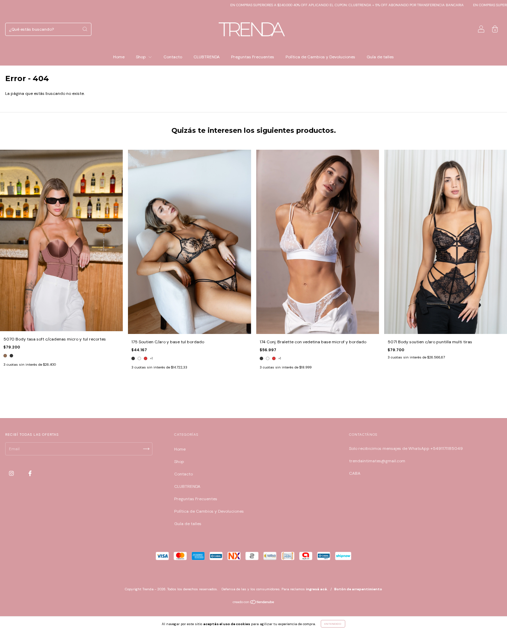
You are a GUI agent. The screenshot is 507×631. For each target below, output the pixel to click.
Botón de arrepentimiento (358, 589)
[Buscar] (85, 29)
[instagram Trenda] (12, 473)
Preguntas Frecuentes (252, 57)
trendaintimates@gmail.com (377, 461)
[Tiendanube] (253, 603)
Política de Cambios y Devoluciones (320, 57)
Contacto (172, 57)
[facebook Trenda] (30, 473)
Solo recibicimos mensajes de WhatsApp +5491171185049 (406, 448)
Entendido (333, 623)
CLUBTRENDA (206, 57)
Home (119, 57)
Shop (141, 57)
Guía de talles (380, 57)
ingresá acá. (317, 589)
